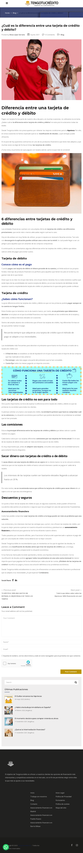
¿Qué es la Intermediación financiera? (30, 730)
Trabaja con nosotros (38, 796)
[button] (6, 847)
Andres (27, 699)
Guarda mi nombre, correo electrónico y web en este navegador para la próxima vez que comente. (42, 656)
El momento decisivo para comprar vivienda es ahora (36, 718)
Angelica (28, 710)
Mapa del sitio (61, 808)
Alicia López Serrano (17, 35)
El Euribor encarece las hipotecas (28, 696)
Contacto (33, 804)
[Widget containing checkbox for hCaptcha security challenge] (17, 663)
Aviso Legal (60, 793)
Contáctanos (43, 573)
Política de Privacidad (63, 796)
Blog (14, 13)
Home (7, 13)
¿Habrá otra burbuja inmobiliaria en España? (33, 707)
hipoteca (70, 130)
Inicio (32, 793)
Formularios (60, 800)
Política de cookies (63, 804)
